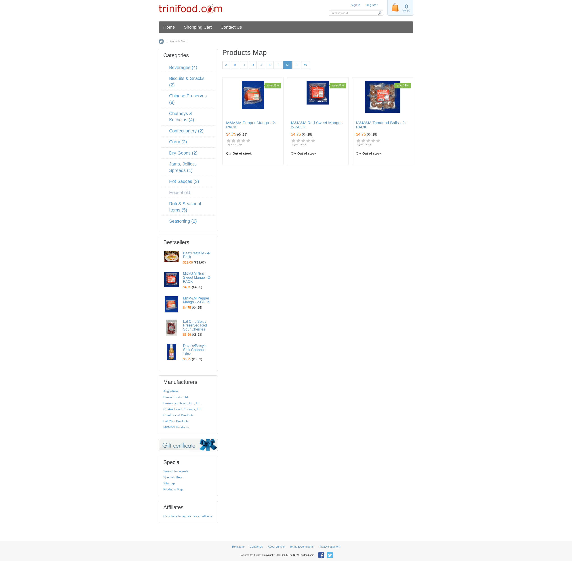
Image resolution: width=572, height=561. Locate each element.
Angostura (170, 391)
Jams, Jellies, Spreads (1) (182, 167)
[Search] (379, 12)
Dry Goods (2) (183, 153)
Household (179, 192)
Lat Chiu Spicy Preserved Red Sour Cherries (195, 325)
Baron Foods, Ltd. (176, 397)
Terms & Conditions (301, 546)
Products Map (173, 489)
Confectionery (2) (186, 130)
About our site (276, 546)
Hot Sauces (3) (184, 181)
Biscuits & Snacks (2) (186, 81)
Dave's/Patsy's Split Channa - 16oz (194, 350)
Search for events (175, 471)
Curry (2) (178, 141)
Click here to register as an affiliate (187, 516)
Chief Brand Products (178, 415)
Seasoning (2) (183, 221)
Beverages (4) (183, 67)
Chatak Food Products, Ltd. (182, 409)
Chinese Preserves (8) (188, 99)
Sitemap (169, 483)
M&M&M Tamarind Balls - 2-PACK (381, 125)
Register (372, 5)
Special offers (173, 477)
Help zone (238, 546)
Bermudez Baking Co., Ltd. (182, 403)
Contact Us (231, 27)
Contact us (256, 546)
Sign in (355, 5)
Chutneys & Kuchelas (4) (181, 116)
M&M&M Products (176, 427)
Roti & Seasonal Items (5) (185, 207)
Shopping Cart (198, 27)
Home (169, 27)
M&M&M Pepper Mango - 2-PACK (251, 125)
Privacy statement (329, 546)
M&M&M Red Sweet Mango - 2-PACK (317, 125)
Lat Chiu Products (176, 421)
